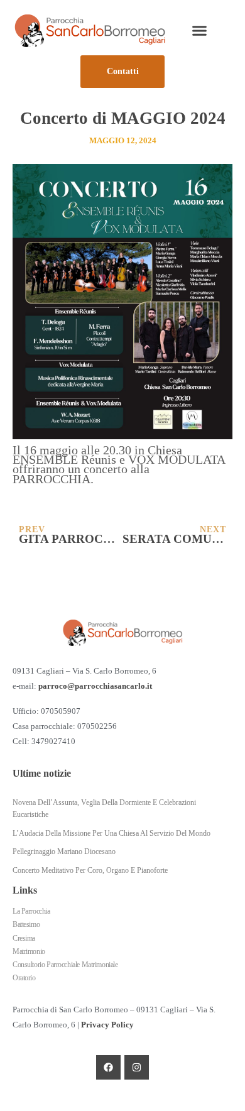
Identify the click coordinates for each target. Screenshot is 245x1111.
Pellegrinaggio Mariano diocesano (64, 851)
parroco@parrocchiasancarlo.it (95, 686)
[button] (200, 31)
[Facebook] (108, 1067)
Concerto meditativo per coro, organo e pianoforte (90, 870)
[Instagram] (136, 1067)
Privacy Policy (107, 1025)
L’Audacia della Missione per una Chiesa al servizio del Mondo (111, 833)
